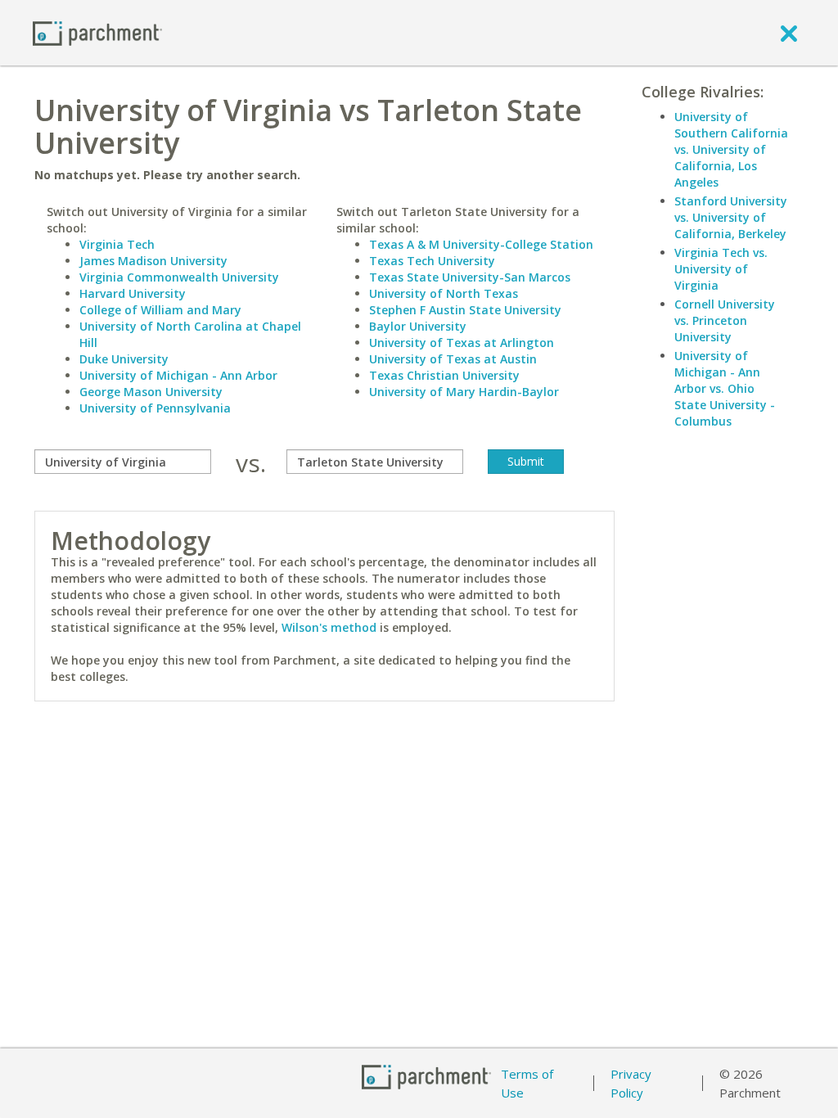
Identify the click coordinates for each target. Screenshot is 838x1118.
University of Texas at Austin (453, 359)
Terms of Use (527, 1083)
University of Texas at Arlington (461, 342)
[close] (789, 33)
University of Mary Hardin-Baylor (464, 391)
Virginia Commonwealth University (179, 277)
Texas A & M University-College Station (481, 244)
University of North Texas (443, 293)
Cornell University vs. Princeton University (724, 320)
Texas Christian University (444, 375)
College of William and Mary (160, 310)
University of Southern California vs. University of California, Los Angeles (731, 149)
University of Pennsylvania (155, 408)
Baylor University (417, 326)
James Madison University (153, 260)
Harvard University (132, 293)
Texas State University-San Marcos (469, 277)
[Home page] (97, 32)
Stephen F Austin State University (465, 310)
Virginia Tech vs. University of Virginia (721, 269)
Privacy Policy (630, 1083)
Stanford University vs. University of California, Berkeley (730, 217)
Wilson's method (329, 627)
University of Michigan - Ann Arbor (178, 375)
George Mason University (151, 391)
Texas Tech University (432, 260)
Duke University (124, 359)
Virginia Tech (117, 244)
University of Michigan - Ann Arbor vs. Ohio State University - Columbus (724, 388)
